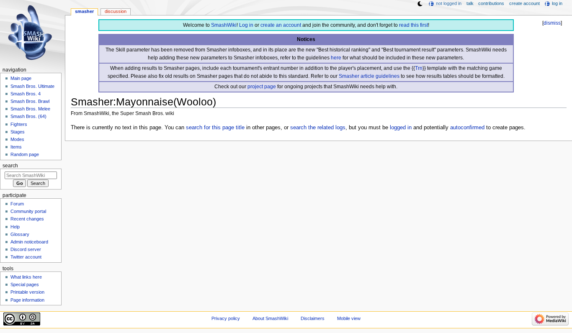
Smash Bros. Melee (30, 108)
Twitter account (25, 256)
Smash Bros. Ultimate (32, 86)
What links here (26, 276)
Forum (17, 203)
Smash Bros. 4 (25, 93)
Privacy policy (225, 318)
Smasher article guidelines (369, 76)
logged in (401, 128)
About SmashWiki (270, 318)
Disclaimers (313, 318)
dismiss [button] (552, 23)
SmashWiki (224, 25)
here (336, 58)
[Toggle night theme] (420, 4)
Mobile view (349, 318)
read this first (413, 25)
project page (261, 87)
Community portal (28, 211)
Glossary (19, 234)
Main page (20, 78)
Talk (470, 3)
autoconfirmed (467, 128)
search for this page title (215, 128)
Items (16, 146)
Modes (17, 139)
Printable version (27, 292)
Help (15, 226)
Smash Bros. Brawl (29, 101)
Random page (24, 154)
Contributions (491, 3)
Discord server (25, 249)
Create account (524, 3)
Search (10, 165)
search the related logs (317, 128)
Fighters (18, 124)
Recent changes (27, 218)
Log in (246, 25)
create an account (280, 25)
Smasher (84, 11)
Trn (419, 68)
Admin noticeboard (29, 241)
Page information (27, 299)
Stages (17, 131)
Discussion (115, 11)
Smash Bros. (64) (28, 116)
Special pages (24, 284)
